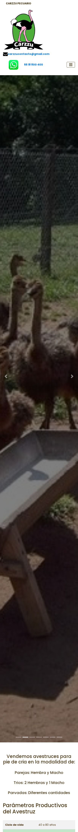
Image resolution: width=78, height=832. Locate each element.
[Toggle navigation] (71, 65)
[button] (6, 376)
